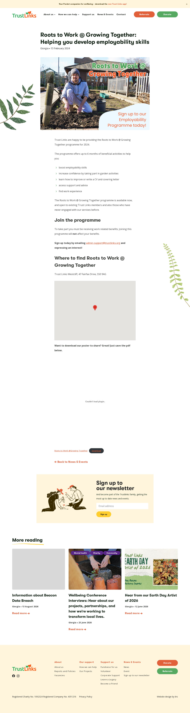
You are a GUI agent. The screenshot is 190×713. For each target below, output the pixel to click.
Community (112, 553)
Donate (167, 14)
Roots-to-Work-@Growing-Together (71, 450)
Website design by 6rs (167, 696)
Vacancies (59, 675)
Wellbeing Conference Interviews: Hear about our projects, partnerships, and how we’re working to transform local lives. (92, 606)
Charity (96, 553)
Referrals (144, 14)
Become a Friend (109, 683)
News (126, 667)
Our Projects (85, 671)
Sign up (103, 514)
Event (127, 671)
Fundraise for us (109, 667)
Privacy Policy (85, 696)
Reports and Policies (65, 671)
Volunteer (106, 671)
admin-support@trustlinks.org (103, 243)
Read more (19, 613)
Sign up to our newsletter (137, 675)
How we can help (88, 667)
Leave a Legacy (108, 679)
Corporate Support (110, 675)
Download (96, 450)
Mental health (80, 553)
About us (59, 667)
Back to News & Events (72, 461)
